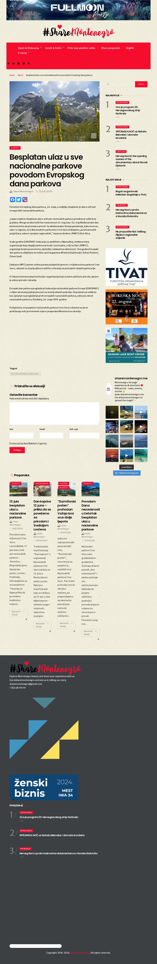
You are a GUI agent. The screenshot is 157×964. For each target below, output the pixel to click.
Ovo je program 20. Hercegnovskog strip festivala (128, 110)
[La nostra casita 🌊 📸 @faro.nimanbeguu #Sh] (141, 412)
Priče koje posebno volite (81, 47)
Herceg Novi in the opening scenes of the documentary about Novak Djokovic (131, 160)
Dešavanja (42, 483)
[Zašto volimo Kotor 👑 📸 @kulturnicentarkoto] (141, 426)
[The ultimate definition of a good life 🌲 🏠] (126, 455)
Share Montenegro (80, 952)
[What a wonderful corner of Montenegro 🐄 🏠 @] (126, 426)
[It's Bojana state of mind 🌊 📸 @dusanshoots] (126, 441)
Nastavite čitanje (16, 613)
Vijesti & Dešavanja (28, 47)
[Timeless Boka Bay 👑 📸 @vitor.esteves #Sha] (112, 412)
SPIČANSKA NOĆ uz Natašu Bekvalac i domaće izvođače (131, 135)
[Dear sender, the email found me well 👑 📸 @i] (141, 441)
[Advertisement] (55, 339)
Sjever (63, 483)
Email (42, 429)
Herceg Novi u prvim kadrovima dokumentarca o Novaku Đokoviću (131, 213)
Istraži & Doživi (53, 47)
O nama (22, 52)
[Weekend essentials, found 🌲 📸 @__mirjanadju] (112, 441)
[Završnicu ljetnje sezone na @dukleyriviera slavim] (112, 426)
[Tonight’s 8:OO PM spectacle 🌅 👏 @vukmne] (112, 455)
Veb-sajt (73, 429)
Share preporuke (110, 47)
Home (12, 75)
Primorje (122, 205)
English (130, 47)
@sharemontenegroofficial (23, 946)
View (17, 489)
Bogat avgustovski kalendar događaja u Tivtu (131, 193)
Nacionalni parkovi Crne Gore (24, 374)
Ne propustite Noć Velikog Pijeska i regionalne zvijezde (131, 235)
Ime (11, 429)
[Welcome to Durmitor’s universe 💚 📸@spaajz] (126, 412)
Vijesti (20, 75)
